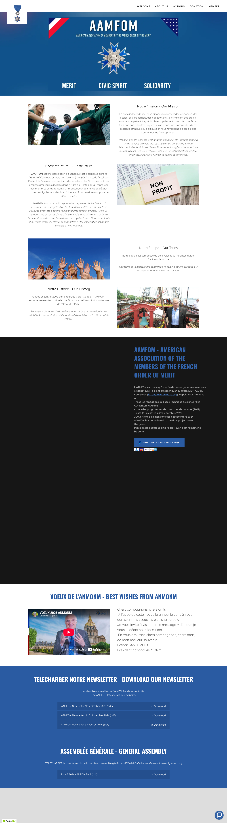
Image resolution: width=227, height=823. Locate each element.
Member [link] (214, 6)
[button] (158, 706)
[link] (17, 5)
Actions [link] (179, 6)
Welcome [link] (143, 6)
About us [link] (161, 6)
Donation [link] (197, 6)
